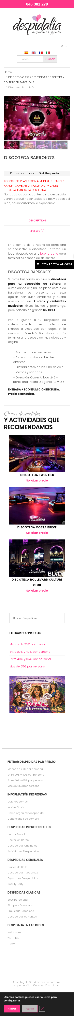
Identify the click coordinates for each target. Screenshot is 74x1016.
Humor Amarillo (17, 834)
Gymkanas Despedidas (22, 878)
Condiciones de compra (23, 819)
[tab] (37, 220)
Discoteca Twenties (37, 475)
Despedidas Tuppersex (22, 872)
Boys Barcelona (17, 900)
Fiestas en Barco (18, 840)
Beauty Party (15, 884)
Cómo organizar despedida (25, 813)
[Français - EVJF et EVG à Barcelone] (41, 53)
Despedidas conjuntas (22, 916)
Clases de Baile (17, 867)
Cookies (38, 985)
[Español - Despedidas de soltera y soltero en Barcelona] (26, 53)
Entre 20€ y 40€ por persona (30, 652)
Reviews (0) (37, 231)
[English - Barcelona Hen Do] (34, 53)
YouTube (13, 938)
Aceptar (12, 1008)
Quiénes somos (17, 801)
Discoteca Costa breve (37, 527)
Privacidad (52, 985)
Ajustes (30, 1008)
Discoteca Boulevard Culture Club (37, 582)
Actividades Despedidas (23, 851)
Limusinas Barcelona (20, 911)
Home (8, 72)
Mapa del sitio (22, 985)
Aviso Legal (20, 982)
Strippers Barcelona (20, 905)
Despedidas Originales (22, 846)
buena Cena (49, 254)
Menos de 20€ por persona (29, 644)
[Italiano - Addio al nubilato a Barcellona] (48, 53)
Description (37, 220)
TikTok (11, 943)
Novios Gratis (15, 807)
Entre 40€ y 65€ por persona (30, 659)
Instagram (14, 932)
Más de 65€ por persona (27, 666)
